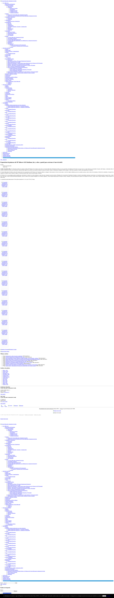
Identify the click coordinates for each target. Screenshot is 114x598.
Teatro (6, 95)
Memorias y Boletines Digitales (11, 73)
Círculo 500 (7, 76)
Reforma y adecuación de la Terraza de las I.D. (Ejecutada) (19, 64)
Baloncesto (7, 110)
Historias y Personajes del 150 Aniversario (18, 44)
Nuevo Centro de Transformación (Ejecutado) (16, 66)
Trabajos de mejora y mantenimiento (12, 51)
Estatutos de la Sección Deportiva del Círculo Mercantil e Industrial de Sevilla (22, 15)
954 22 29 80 (4, 401)
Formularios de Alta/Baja (10, 145)
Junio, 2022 (5, 380)
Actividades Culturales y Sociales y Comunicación (17, 26)
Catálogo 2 (10, 83)
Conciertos (7, 92)
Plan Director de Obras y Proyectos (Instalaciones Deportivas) (19, 61)
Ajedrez (6, 108)
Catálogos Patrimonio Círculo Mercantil (12, 81)
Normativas (10, 19)
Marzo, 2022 (5, 383)
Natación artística (8, 125)
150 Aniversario (11, 43)
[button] (3, 159)
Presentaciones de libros (9, 94)
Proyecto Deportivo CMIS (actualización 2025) (14, 144)
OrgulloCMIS (7, 143)
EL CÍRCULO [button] (5, 3)
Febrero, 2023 (5, 371)
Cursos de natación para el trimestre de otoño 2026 (15, 357)
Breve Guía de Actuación (12, 149)
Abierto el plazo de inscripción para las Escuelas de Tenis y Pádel (18, 360)
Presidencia (10, 24)
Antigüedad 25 (10, 41)
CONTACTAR (6, 154)
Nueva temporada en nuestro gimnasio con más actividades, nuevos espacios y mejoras (22, 358)
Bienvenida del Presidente (10, 4)
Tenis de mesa (8, 141)
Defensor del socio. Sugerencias (14, 21)
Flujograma (10, 151)
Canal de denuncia (11, 150)
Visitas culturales (8, 97)
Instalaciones (7, 30)
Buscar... (2, 582)
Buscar (1, 589)
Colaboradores (8, 20)
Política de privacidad (29, 414)
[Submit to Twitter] (12, 349)
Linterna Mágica (8, 98)
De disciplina (12, 9)
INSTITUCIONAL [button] (6, 48)
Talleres (6, 96)
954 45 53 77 (6, 392)
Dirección (9, 23)
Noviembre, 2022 (6, 374)
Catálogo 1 (10, 82)
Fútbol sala (7, 116)
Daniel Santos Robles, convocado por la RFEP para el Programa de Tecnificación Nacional (23, 359)
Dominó (6, 114)
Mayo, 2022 (5, 381)
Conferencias (7, 93)
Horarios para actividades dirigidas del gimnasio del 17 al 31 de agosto (19, 362)
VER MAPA (2, 394)
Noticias (11, 47)
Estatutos (7, 13)
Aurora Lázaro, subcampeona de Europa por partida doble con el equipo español (21, 365)
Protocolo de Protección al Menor (11, 146)
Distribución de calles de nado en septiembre (14, 356)
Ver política (108, 595)
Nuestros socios (8, 74)
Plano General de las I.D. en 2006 (14, 62)
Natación (7, 123)
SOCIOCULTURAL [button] (7, 84)
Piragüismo (7, 131)
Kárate (6, 121)
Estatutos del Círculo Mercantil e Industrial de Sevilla (17, 14)
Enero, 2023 (5, 372)
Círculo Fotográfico (9, 101)
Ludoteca (7, 99)
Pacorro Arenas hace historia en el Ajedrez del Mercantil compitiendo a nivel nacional (22, 364)
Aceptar (104, 595)
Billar (6, 112)
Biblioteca (7, 86)
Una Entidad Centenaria (12, 38)
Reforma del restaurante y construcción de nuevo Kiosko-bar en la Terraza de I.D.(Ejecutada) (25, 63)
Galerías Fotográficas (9, 78)
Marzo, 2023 (5, 370)
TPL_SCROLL (3, 584)
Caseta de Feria (10, 34)
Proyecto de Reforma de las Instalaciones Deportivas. (18, 67)
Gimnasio (7, 119)
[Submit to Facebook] (4, 349)
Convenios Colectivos (9, 79)
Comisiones (10, 7)
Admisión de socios (13, 10)
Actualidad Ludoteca (11, 100)
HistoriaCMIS (8, 50)
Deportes (9, 27)
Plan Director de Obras (9, 58)
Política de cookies (37, 414)
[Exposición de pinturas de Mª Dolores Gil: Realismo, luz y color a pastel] (5, 186)
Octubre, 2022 (5, 375)
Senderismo (7, 137)
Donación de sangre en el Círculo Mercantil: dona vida (16, 361)
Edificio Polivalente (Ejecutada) (16, 68)
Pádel (6, 127)
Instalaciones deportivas (12, 33)
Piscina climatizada (8, 134)
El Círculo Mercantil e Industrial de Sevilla (16, 37)
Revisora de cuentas (13, 8)
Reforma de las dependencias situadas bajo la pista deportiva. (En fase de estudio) (23, 71)
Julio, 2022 (5, 379)
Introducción (10, 59)
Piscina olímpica (8, 136)
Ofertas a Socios (8, 80)
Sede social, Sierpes (11, 32)
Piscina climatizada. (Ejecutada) (16, 70)
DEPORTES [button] (5, 102)
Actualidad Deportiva (12, 109)
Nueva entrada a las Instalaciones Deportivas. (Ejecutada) (20, 69)
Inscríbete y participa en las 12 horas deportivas (15, 363)
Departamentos (8, 22)
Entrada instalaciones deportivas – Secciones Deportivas (18, 106)
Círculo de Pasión (8, 87)
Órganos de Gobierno (9, 5)
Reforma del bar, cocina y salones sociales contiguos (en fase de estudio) (21, 72)
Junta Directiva (10, 6)
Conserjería (10, 29)
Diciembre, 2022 (6, 373)
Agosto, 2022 (5, 377)
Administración (10, 25)
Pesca (6, 129)
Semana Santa (8, 54)
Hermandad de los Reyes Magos (11, 77)
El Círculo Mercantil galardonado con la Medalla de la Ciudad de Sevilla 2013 (22, 40)
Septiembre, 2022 (6, 376)
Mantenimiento (10, 28)
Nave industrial (10, 35)
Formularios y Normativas (10, 16)
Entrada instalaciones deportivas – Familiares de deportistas (19, 107)
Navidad (6, 52)
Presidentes (10, 42)
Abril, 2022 (5, 382)
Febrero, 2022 (5, 384)
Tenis (6, 139)
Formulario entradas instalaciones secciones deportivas (15, 105)
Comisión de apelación (14, 12)
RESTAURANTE (6, 153)
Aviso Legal (21, 414)
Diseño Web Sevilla (4, 418)
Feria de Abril (7, 55)
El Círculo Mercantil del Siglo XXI (14, 39)
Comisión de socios (13, 11)
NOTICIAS (5, 152)
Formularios (10, 18)
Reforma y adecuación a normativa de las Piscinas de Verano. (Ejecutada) (21, 65)
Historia (6, 36)
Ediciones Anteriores (11, 90)
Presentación (10, 88)
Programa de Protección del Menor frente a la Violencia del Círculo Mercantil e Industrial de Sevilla (26, 148)
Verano (6, 56)
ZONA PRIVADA (6, 157)
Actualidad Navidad (11, 53)
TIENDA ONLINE (6, 155)
